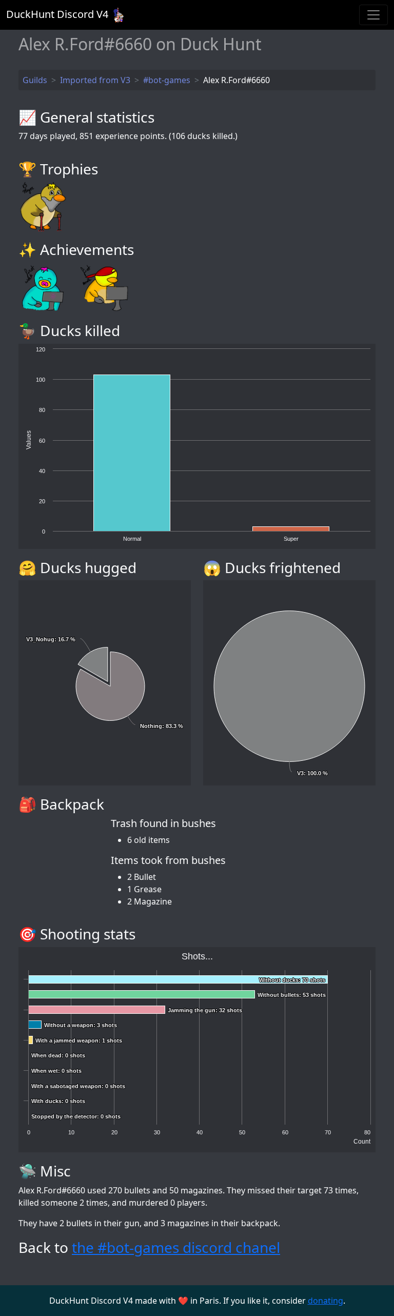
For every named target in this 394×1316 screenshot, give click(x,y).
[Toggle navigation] (373, 15)
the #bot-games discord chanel (176, 1247)
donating (325, 1300)
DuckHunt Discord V (57, 14)
